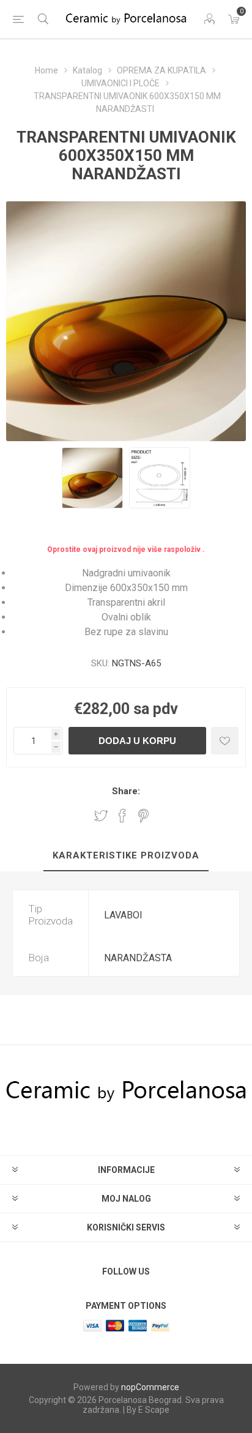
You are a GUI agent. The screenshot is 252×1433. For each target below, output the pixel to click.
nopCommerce (150, 1387)
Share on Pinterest (143, 815)
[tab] (126, 856)
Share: (126, 791)
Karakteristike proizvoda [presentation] (126, 855)
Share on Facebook (122, 815)
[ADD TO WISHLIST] (225, 740)
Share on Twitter (101, 815)
